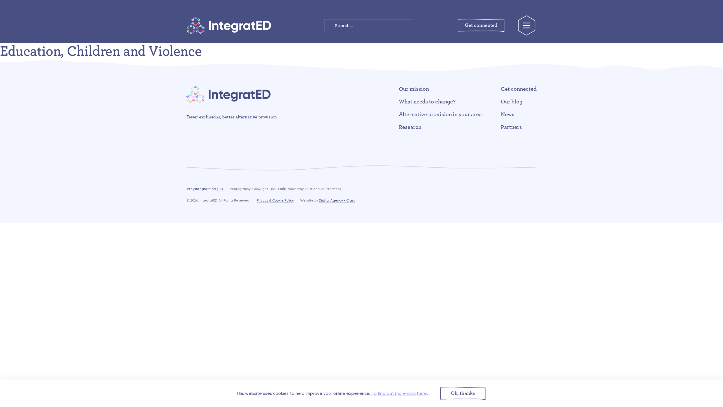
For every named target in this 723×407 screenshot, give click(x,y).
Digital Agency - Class (337, 200)
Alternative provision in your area (440, 114)
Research (410, 127)
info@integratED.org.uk (204, 189)
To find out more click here (399, 393)
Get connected (519, 89)
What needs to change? (427, 102)
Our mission (414, 89)
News (507, 114)
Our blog (511, 102)
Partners (511, 127)
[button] (462, 393)
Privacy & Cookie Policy (275, 200)
